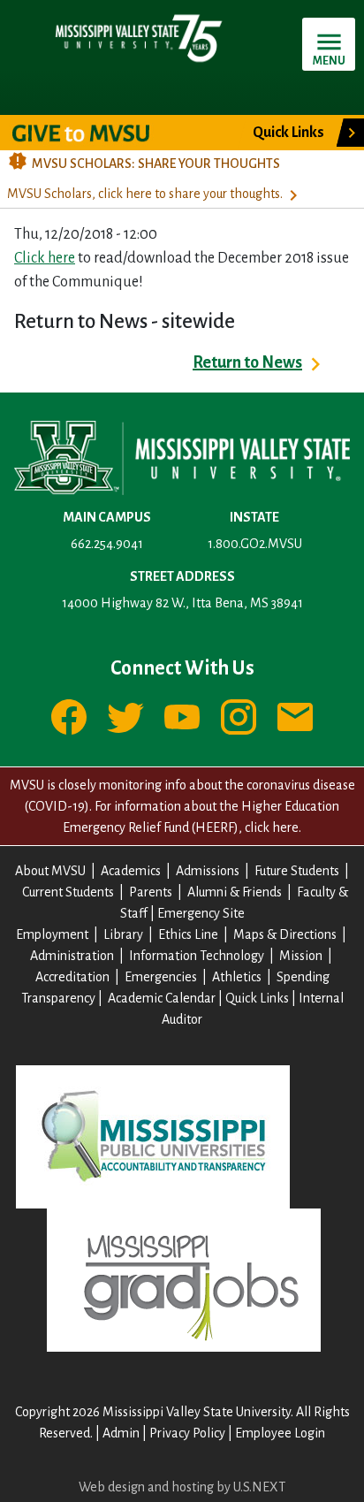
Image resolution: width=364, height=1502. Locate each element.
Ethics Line (188, 934)
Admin (121, 1433)
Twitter (125, 717)
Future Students (296, 871)
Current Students (68, 892)
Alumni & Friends (234, 892)
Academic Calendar (162, 998)
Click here (44, 258)
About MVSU (50, 871)
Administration (72, 956)
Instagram (238, 717)
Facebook (69, 717)
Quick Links (257, 998)
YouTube (182, 717)
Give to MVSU (96, 132)
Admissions (207, 871)
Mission (300, 956)
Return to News (247, 362)
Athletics (237, 977)
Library (123, 934)
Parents (150, 892)
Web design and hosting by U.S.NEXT (182, 1487)
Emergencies (161, 977)
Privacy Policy (187, 1433)
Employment (52, 934)
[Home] (138, 37)
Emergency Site (201, 913)
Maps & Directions (285, 934)
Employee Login (280, 1433)
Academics (131, 871)
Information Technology (196, 956)
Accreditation (72, 977)
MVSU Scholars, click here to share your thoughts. (145, 194)
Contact (295, 717)
